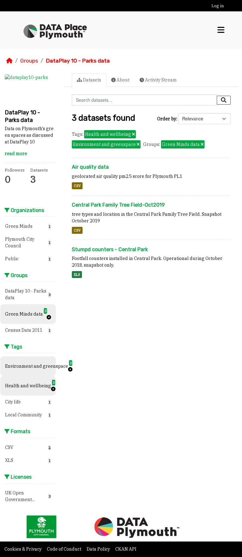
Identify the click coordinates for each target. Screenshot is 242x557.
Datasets (91, 80)
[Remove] (133, 134)
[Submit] (224, 100)
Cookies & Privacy (23, 549)
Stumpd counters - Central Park (110, 249)
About (123, 80)
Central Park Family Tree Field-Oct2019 (118, 205)
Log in (217, 6)
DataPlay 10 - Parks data (78, 61)
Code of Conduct (64, 549)
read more (16, 153)
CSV (77, 186)
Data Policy (99, 549)
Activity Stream (160, 80)
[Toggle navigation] (220, 29)
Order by (166, 119)
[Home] (9, 61)
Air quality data (90, 167)
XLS (77, 274)
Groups (29, 61)
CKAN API (125, 549)
